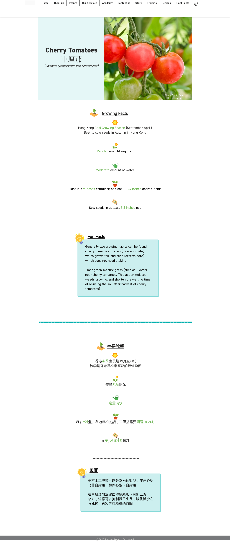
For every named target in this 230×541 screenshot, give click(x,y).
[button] (195, 4)
